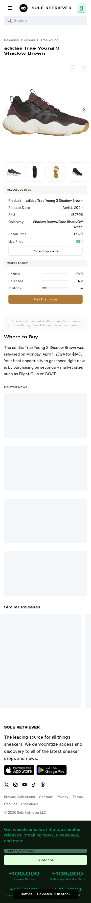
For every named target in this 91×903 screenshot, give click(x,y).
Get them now (45, 299)
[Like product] (84, 67)
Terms (78, 797)
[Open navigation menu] (10, 8)
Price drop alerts (46, 251)
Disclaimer (29, 804)
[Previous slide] (6, 109)
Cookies (10, 804)
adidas (29, 40)
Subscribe (46, 860)
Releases (11, 40)
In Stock (64, 894)
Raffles (26, 894)
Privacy (63, 797)
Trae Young (49, 40)
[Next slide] (84, 109)
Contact (46, 797)
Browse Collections (19, 797)
